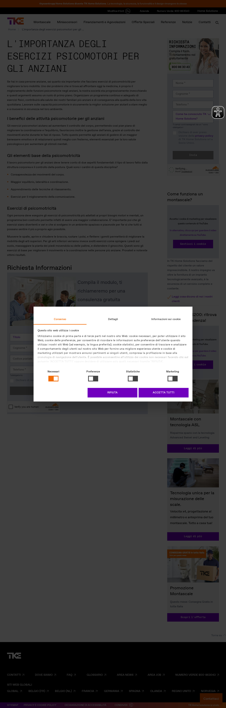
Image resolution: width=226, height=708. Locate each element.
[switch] (93, 378)
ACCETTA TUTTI (163, 392)
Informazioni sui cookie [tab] (166, 319)
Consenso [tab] (60, 319)
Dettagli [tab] (113, 319)
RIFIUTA (112, 392)
